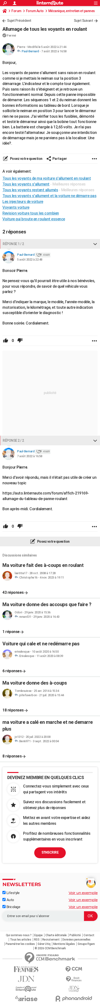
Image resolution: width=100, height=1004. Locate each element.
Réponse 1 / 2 (13, 244)
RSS (37, 939)
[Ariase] (26, 998)
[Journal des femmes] (26, 969)
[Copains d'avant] (26, 989)
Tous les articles (20, 939)
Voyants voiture (15, 207)
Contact (88, 935)
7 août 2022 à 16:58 (54, 51)
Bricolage (13, 907)
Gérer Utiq (44, 944)
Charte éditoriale (56, 935)
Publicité (75, 935)
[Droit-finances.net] (74, 979)
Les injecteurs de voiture (22, 201)
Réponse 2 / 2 (13, 440)
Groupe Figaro (86, 944)
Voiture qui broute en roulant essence (33, 219)
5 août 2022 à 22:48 (29, 259)
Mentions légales (64, 944)
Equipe (38, 935)
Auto (10, 900)
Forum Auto (35, 11)
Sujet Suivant (83, 21)
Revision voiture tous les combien (30, 213)
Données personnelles (76, 939)
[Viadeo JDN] (74, 989)
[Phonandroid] (74, 999)
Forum (16, 11)
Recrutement (51, 939)
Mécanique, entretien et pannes (71, 11)
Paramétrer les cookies (20, 944)
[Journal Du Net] (26, 979)
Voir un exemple (83, 892)
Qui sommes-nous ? (19, 935)
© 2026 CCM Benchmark (50, 948)
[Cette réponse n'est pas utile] (20, 341)
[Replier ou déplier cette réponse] (95, 244)
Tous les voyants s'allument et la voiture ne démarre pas (49, 195)
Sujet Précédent (19, 21)
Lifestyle (12, 893)
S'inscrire (50, 852)
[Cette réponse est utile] (5, 341)
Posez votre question (25, 159)
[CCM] (74, 969)
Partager (59, 159)
